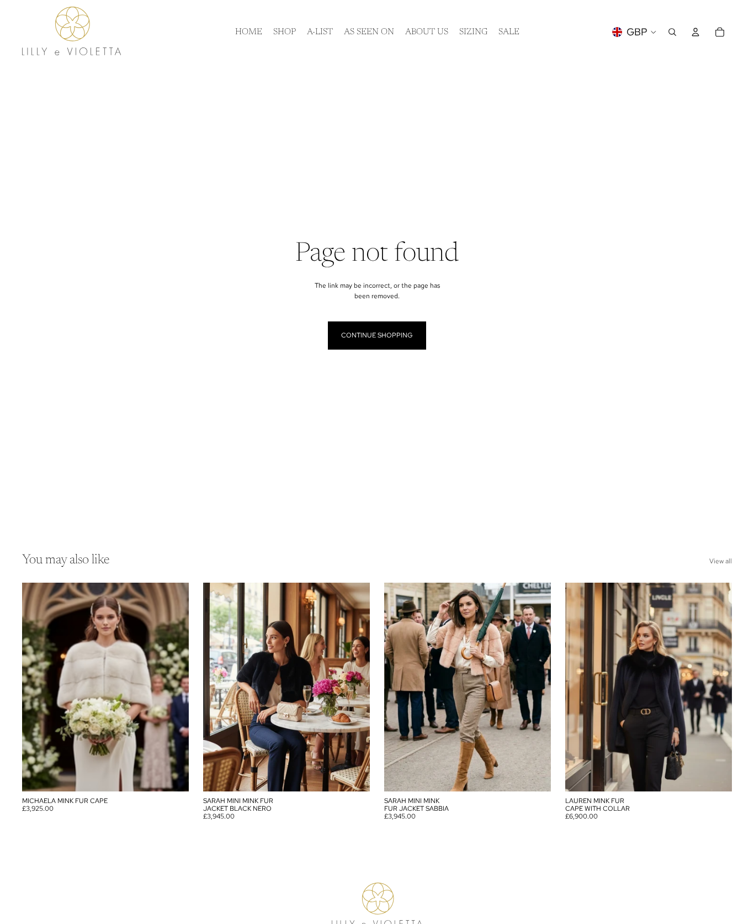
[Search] (672, 32)
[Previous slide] (38, 687)
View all (720, 561)
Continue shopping (377, 335)
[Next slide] (172, 687)
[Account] (695, 32)
